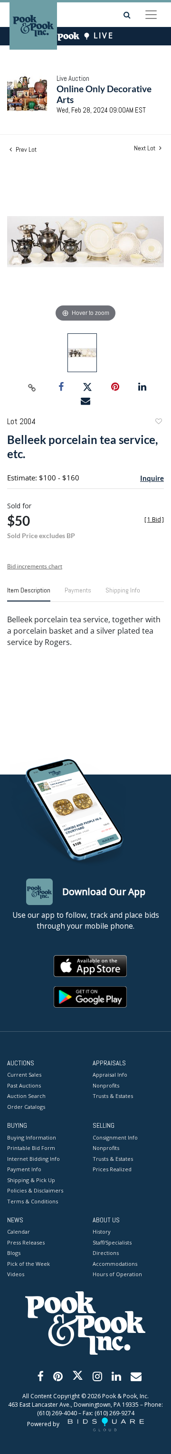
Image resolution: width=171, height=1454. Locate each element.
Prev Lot (25, 149)
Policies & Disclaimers (35, 1190)
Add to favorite (158, 422)
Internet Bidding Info (33, 1158)
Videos (15, 1274)
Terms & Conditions (32, 1201)
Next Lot (145, 148)
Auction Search (26, 1095)
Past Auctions (24, 1085)
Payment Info (24, 1169)
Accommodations (115, 1263)
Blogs (13, 1252)
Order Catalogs (26, 1106)
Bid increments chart (34, 566)
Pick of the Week (28, 1263)
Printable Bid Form (31, 1147)
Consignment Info (115, 1137)
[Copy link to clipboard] (32, 387)
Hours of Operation (117, 1274)
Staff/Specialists (112, 1242)
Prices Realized (112, 1169)
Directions (106, 1252)
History (102, 1231)
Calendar (18, 1231)
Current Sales (24, 1074)
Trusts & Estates (113, 1095)
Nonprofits (106, 1085)
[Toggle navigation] (151, 15)
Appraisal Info (110, 1074)
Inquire (152, 478)
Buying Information (31, 1137)
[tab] (28, 593)
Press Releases (26, 1242)
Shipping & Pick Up (31, 1180)
